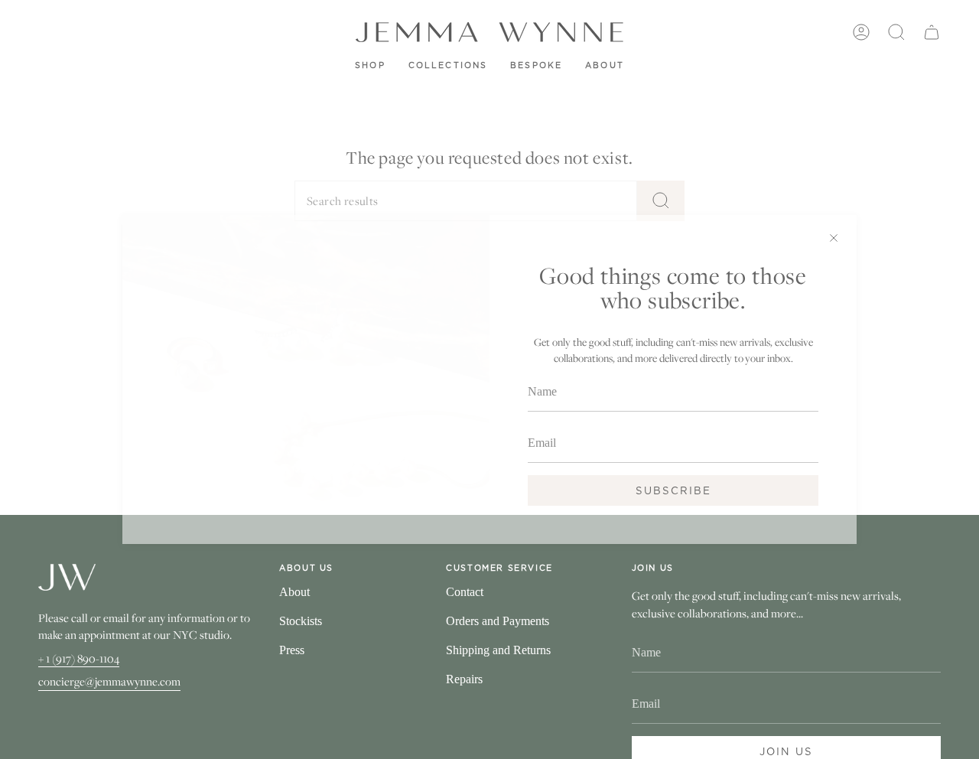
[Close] (833, 238)
